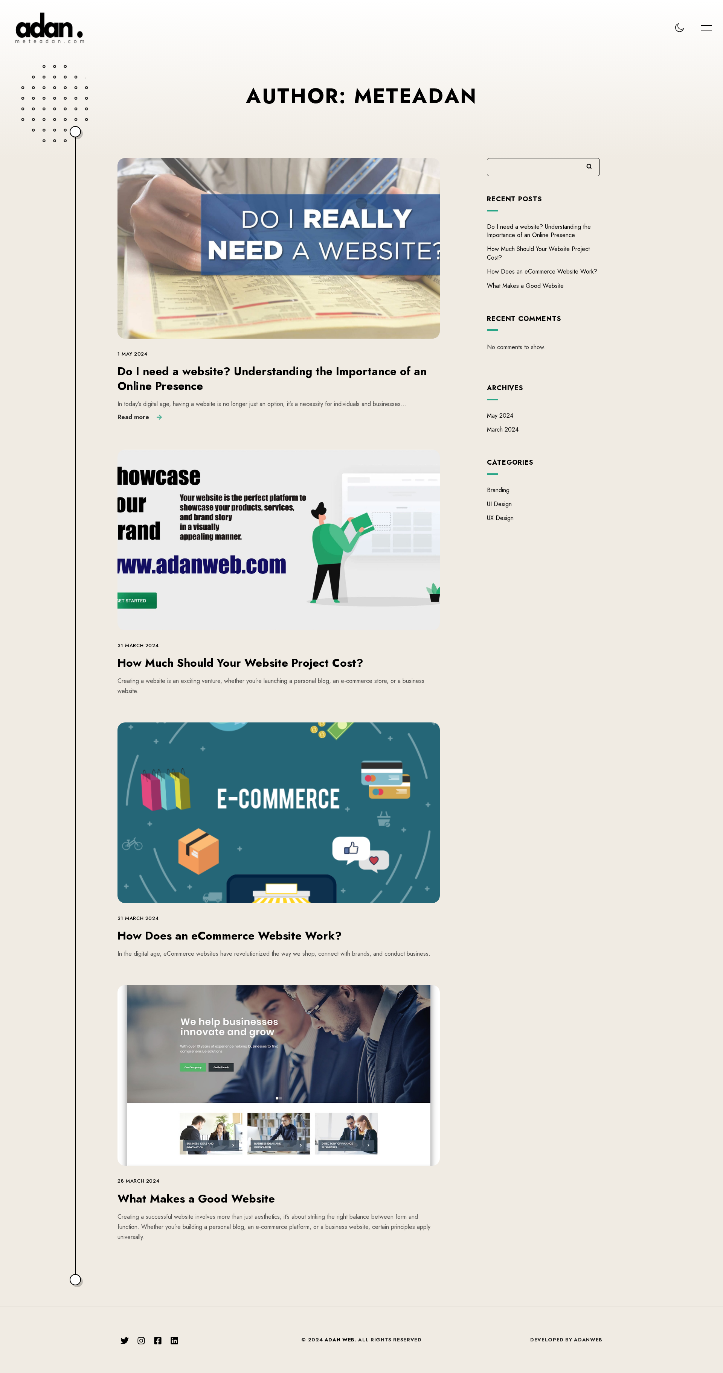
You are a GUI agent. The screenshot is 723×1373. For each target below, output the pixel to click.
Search (589, 166)
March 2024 (503, 429)
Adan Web (340, 1339)
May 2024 (500, 415)
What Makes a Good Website (196, 1199)
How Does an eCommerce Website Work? (229, 935)
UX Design (500, 518)
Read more (133, 417)
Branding (498, 490)
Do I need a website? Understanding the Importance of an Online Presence (272, 378)
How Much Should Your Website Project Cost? (240, 663)
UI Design (499, 504)
